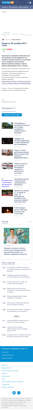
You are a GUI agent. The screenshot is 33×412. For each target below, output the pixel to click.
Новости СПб (12, 102)
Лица (3, 379)
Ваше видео (6, 376)
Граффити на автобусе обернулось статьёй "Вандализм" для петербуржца (18, 276)
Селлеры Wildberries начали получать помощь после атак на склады (18, 321)
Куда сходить (23, 7)
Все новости (30, 263)
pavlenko (22, 34)
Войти (30, 3)
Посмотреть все (9, 110)
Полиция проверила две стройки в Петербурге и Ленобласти (17, 297)
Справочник (6, 384)
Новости (5, 7)
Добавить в (13, 39)
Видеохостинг (6, 368)
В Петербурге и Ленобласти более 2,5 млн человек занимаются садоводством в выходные (19, 269)
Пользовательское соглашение (12, 382)
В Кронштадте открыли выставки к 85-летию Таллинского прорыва (18, 303)
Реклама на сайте (7, 358)
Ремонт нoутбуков (8, 387)
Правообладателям (8, 355)
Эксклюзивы (13, 7)
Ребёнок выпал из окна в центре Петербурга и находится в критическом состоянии (18, 290)
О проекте (5, 352)
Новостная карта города (10, 371)
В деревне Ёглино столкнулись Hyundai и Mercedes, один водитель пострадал (19, 335)
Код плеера (28, 35)
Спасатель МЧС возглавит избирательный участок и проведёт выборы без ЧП (17, 328)
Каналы (4, 373)
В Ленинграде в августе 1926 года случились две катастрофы (17, 282)
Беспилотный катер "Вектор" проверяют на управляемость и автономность (18, 310)
